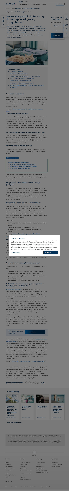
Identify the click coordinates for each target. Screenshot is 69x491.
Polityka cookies (48, 249)
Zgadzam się (48, 252)
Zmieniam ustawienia (15, 252)
